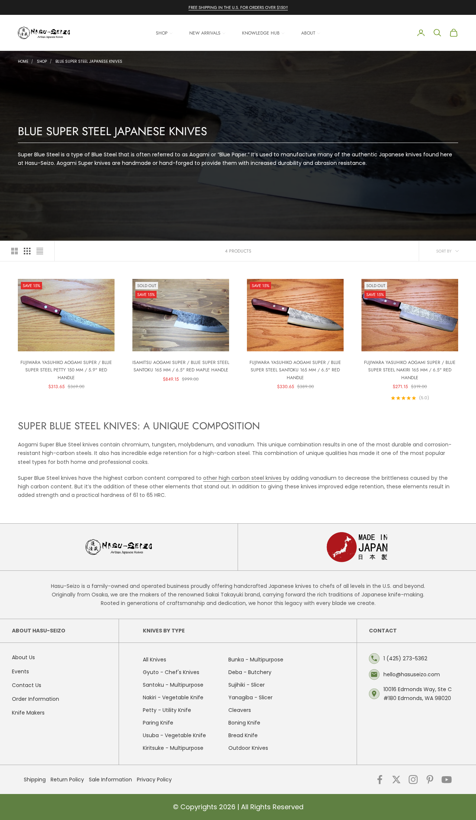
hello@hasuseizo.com (411, 674)
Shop (42, 61)
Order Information (35, 699)
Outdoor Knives (248, 748)
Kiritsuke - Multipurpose (173, 748)
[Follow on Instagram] (413, 779)
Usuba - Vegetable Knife (174, 735)
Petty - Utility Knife (167, 710)
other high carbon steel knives (242, 478)
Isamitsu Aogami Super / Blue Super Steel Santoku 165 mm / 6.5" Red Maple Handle (180, 366)
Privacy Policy (154, 779)
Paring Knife (158, 722)
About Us (23, 657)
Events (20, 671)
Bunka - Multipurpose (255, 659)
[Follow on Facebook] (379, 779)
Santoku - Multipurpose (173, 685)
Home (23, 61)
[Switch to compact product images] (39, 251)
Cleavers (239, 710)
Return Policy (67, 779)
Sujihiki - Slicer (246, 685)
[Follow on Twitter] (396, 779)
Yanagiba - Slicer (250, 697)
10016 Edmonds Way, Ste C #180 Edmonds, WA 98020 (417, 694)
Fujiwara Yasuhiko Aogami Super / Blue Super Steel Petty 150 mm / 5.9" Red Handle (66, 370)
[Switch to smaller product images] (27, 251)
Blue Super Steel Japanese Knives (88, 61)
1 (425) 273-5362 (405, 658)
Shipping (35, 779)
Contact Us (26, 685)
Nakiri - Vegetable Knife (173, 697)
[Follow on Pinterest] (429, 779)
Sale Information (110, 779)
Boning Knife (244, 722)
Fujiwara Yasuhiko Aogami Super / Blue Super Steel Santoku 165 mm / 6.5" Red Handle (295, 370)
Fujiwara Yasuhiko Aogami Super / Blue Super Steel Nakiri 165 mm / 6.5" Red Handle (410, 370)
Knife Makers (28, 712)
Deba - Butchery (249, 672)
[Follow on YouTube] (446, 779)
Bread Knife (243, 735)
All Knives (154, 659)
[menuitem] (164, 33)
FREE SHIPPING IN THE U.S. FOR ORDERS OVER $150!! (238, 7)
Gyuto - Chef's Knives (171, 672)
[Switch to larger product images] (14, 251)
